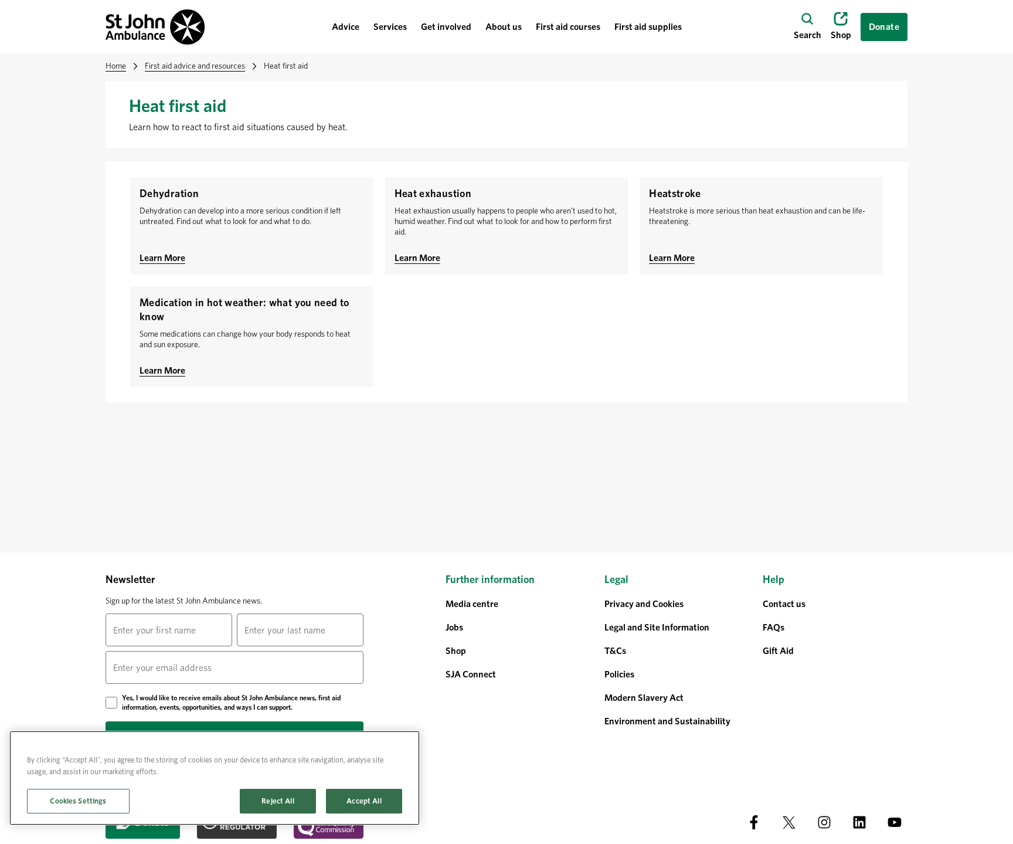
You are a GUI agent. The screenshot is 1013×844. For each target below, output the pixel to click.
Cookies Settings (78, 800)
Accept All (363, 800)
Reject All (277, 800)
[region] (214, 778)
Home (116, 65)
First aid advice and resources (195, 65)
